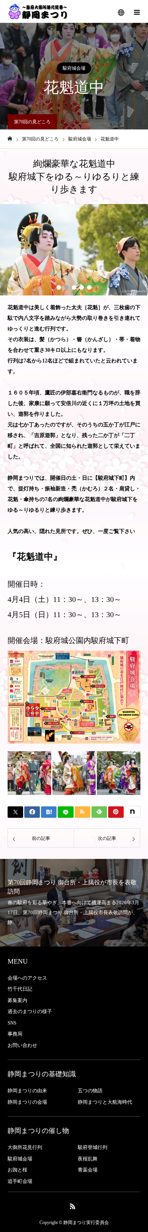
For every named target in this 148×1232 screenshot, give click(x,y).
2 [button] (66, 287)
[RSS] (73, 1206)
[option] (74, 249)
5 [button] (89, 287)
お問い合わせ (22, 1045)
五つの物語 (90, 1090)
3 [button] (74, 287)
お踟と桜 (17, 1170)
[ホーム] (10, 138)
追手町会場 (20, 1181)
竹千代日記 (20, 989)
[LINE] (65, 812)
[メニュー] (136, 11)
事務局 (15, 1034)
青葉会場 (88, 1170)
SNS (12, 1023)
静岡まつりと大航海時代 (105, 1102)
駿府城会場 (74, 68)
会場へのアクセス (27, 978)
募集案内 (17, 1000)
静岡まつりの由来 (27, 1090)
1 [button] (59, 287)
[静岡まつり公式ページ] (38, 11)
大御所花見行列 (25, 1147)
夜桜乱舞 (88, 1159)
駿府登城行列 (92, 1147)
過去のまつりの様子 (30, 1011)
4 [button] (81, 287)
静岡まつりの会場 (27, 1102)
